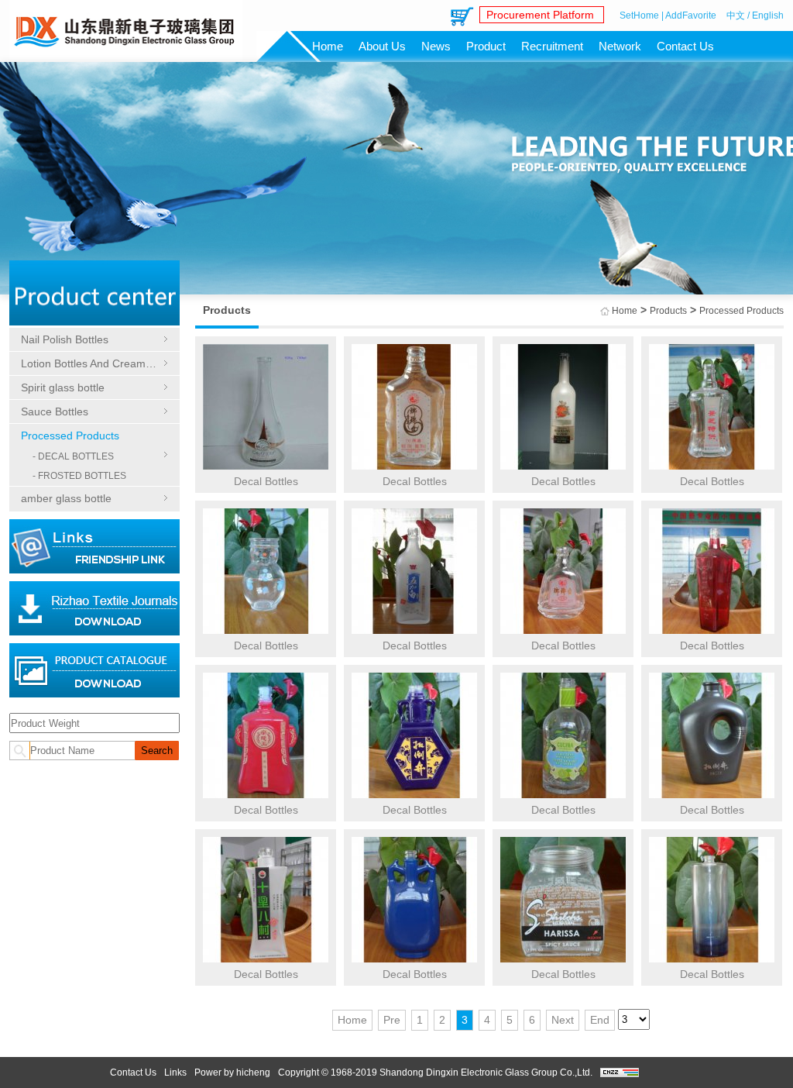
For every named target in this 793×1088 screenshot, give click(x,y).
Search (157, 750)
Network (620, 46)
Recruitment (552, 46)
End (599, 1020)
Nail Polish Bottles (64, 339)
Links (175, 1072)
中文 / (738, 15)
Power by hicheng (232, 1072)
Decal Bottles (266, 481)
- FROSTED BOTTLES (79, 475)
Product (486, 46)
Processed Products (70, 435)
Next (562, 1020)
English (768, 15)
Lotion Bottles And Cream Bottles (94, 363)
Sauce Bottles (54, 411)
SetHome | (642, 15)
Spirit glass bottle (63, 387)
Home (327, 46)
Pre (391, 1020)
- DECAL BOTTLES (73, 456)
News (436, 46)
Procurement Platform (541, 15)
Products (668, 310)
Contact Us (685, 46)
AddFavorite (690, 15)
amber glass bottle (66, 498)
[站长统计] (619, 1074)
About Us (382, 46)
